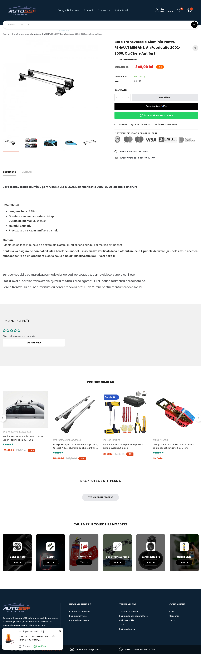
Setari (172, 620)
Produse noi (104, 10)
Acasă (6, 34)
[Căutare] (194, 24)
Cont (172, 611)
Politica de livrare (78, 616)
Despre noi (63, 30)
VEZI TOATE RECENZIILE (128, 60)
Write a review (34, 343)
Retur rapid (121, 10)
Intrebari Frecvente (79, 620)
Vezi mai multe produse (100, 497)
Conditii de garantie (79, 611)
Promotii (88, 10)
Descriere (9, 172)
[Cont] (156, 10)
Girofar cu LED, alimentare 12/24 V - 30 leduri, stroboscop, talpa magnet (33, 638)
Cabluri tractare (161, 440)
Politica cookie (126, 620)
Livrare (27, 172)
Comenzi (174, 616)
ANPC (122, 624)
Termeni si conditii (128, 611)
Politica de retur (127, 629)
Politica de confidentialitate (133, 616)
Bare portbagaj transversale (17, 432)
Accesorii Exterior (111, 440)
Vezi (16, 562)
